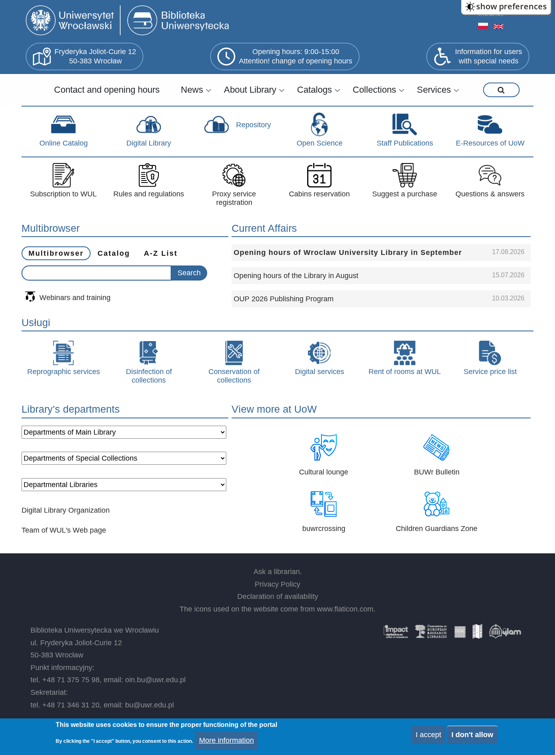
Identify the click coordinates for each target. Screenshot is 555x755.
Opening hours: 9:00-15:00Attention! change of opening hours (295, 56)
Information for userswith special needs (488, 56)
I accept (428, 735)
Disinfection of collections (149, 376)
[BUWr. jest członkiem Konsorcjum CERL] (431, 634)
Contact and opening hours (107, 90)
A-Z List (161, 253)
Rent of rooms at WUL (405, 372)
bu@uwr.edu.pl (149, 705)
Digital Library (148, 143)
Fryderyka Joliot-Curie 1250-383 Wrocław (95, 56)
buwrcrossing (323, 528)
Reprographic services (63, 372)
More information (226, 740)
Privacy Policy (277, 584)
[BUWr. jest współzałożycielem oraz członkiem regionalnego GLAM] (505, 634)
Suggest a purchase (404, 194)
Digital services (319, 372)
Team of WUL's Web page (64, 530)
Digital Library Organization (66, 510)
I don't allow (472, 735)
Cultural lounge (323, 472)
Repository (253, 125)
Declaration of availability (277, 596)
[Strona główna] (129, 21)
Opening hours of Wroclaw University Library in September (348, 252)
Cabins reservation (319, 194)
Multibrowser (56, 253)
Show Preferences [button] (511, 6)
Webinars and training (75, 298)
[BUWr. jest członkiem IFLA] (460, 634)
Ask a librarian (277, 572)
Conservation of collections (234, 376)
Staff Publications (405, 143)
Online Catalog (63, 143)
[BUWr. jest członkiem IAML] (477, 634)
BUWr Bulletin (437, 472)
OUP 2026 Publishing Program (284, 299)
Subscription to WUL (63, 194)
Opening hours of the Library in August (296, 276)
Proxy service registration (234, 198)
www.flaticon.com (345, 609)
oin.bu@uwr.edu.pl (155, 680)
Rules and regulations (148, 194)
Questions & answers (490, 194)
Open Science (320, 143)
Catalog (114, 253)
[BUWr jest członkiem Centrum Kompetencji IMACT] (396, 634)
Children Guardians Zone (436, 528)
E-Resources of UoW (490, 143)
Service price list (490, 372)
